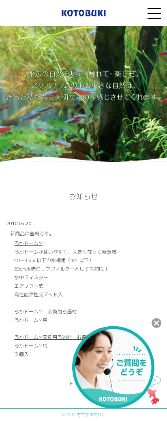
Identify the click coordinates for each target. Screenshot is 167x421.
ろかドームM (28, 243)
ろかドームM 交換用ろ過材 (45, 311)
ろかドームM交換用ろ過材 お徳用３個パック (65, 337)
